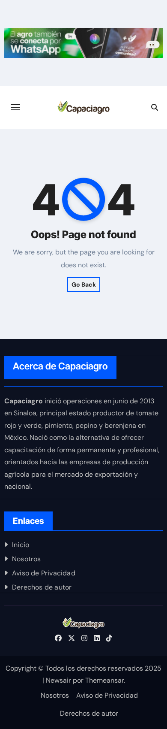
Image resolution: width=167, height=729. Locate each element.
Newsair (58, 680)
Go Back (84, 284)
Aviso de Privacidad (43, 573)
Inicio (20, 544)
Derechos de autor (42, 587)
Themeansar (104, 680)
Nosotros (26, 558)
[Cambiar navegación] (15, 107)
